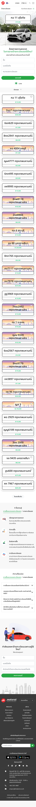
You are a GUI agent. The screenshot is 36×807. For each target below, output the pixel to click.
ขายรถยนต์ (27, 721)
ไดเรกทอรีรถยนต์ (27, 718)
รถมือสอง (27, 723)
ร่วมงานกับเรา (9, 713)
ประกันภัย (27, 713)
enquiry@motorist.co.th (16, 789)
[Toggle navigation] (33, 9)
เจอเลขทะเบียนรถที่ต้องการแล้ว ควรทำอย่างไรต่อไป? (17, 592)
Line (20, 84)
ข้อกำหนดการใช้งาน (11, 795)
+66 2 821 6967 (14, 786)
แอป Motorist (9, 718)
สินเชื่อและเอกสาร (27, 715)
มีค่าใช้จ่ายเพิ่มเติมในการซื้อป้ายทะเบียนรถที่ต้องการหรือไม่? (16, 608)
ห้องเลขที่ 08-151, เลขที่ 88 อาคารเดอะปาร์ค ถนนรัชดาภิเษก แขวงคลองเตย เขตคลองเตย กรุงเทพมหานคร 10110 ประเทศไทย (20, 774)
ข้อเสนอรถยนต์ (27, 710)
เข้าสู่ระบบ (24, 3)
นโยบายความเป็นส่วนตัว (23, 795)
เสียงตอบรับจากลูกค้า (9, 721)
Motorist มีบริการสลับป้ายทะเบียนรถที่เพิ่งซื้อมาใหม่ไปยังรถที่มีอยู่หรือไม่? (17, 600)
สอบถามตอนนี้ (18, 675)
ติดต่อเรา (9, 715)
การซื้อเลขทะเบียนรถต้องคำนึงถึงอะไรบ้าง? (16, 585)
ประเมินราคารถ (27, 728)
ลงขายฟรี (18, 78)
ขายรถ (17, 3)
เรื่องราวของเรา (9, 710)
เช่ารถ (27, 726)
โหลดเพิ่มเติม (18, 497)
